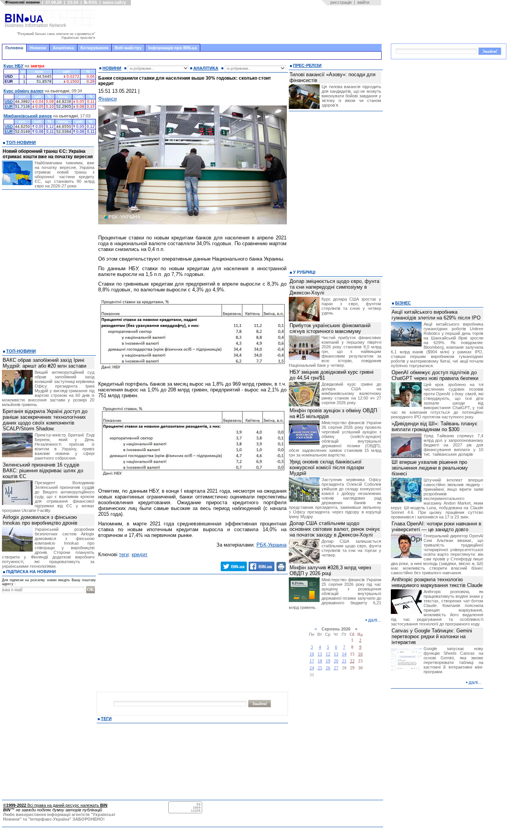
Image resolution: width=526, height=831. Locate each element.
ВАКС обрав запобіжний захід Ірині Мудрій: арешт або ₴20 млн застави (44, 363)
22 (352, 661)
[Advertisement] (241, 24)
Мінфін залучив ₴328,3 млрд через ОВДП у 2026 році (330, 570)
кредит (139, 554)
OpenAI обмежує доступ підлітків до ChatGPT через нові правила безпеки (435, 375)
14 (344, 654)
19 (328, 661)
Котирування (94, 47)
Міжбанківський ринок (27, 116)
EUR (9, 106)
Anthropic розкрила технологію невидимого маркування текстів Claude (437, 582)
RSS (92, 2)
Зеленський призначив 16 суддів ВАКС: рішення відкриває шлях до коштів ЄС (43, 470)
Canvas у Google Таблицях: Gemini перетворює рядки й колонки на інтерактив (432, 636)
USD (9, 101)
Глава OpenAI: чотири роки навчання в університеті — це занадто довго (436, 526)
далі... (374, 620)
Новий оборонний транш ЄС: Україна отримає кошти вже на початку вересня (48, 154)
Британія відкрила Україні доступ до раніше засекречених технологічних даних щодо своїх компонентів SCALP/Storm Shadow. (45, 419)
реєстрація (341, 2)
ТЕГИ (106, 718)
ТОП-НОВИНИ (21, 142)
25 (320, 668)
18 (320, 661)
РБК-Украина (271, 545)
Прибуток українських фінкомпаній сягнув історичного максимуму (330, 328)
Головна (14, 47)
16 (360, 654)
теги (124, 554)
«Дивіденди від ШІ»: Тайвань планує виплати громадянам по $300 (434, 426)
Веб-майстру (128, 47)
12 (328, 654)
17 (312, 661)
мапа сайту (114, 2)
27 (336, 668)
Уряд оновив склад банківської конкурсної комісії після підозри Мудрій (327, 467)
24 (312, 668)
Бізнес (403, 303)
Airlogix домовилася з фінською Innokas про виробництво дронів (40, 520)
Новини (38, 47)
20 (336, 661)
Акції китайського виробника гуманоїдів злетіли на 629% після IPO (436, 315)
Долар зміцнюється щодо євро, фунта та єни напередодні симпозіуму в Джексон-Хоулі (334, 287)
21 (344, 661)
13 (336, 654)
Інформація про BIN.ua (172, 47)
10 (312, 654)
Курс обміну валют (23, 91)
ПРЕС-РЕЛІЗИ (307, 65)
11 (320, 654)
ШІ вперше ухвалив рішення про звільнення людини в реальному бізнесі (430, 468)
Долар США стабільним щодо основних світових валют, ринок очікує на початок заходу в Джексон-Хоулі (335, 529)
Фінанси (107, 99)
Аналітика (63, 47)
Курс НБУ (13, 66)
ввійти (363, 2)
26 (328, 668)
